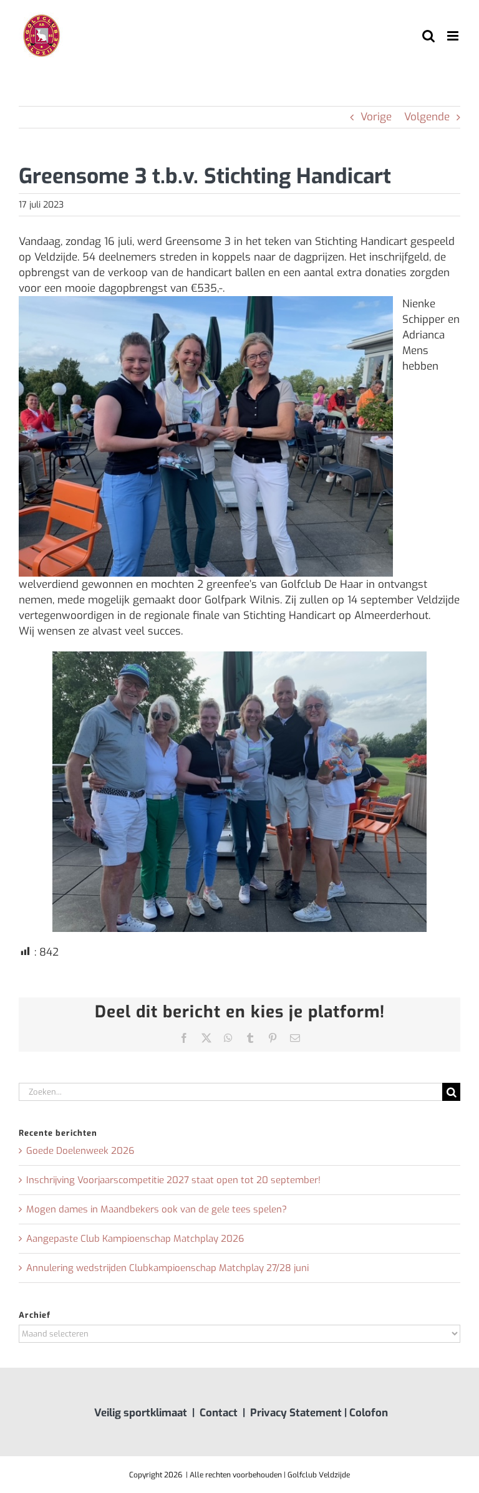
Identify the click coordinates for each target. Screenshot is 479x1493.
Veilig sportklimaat (140, 1413)
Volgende (427, 117)
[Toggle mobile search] (428, 35)
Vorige (376, 117)
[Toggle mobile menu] (453, 35)
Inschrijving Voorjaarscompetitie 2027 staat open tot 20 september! (173, 1180)
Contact (219, 1413)
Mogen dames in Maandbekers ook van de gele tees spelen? (156, 1209)
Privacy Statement (296, 1413)
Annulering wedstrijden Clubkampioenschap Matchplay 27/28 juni (167, 1268)
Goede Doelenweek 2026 (80, 1151)
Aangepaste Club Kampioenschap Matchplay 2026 (135, 1238)
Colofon (368, 1413)
